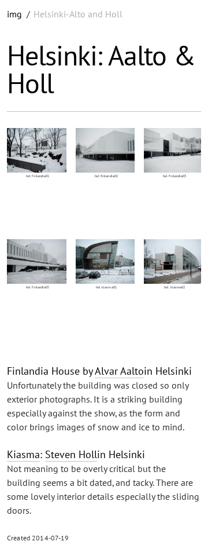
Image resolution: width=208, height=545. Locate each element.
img (14, 14)
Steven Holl (71, 454)
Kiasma (23, 454)
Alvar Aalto (119, 371)
